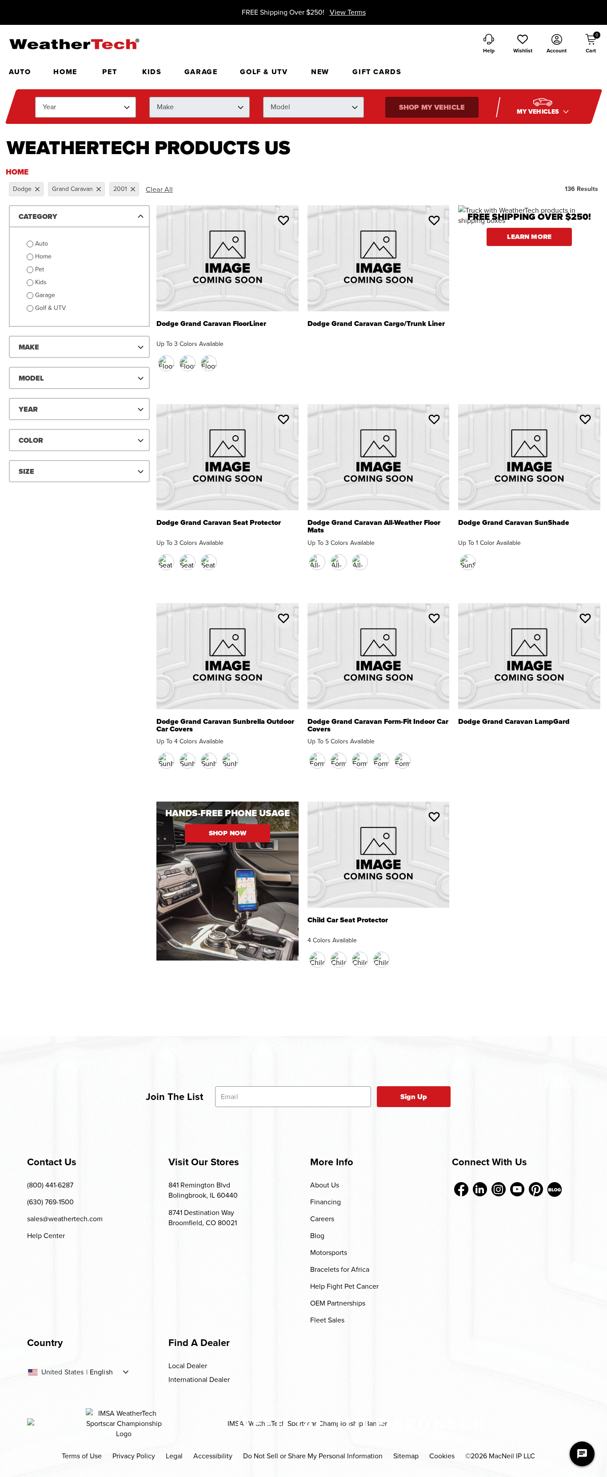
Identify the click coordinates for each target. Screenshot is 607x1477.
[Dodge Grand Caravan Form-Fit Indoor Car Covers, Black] (317, 760)
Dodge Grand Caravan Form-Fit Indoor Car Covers (377, 725)
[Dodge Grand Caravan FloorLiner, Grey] (209, 363)
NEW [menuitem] (320, 72)
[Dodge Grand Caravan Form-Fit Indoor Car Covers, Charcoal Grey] (402, 760)
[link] (461, 1189)
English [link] (101, 1372)
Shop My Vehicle (431, 107)
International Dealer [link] (199, 1379)
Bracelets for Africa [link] (339, 1269)
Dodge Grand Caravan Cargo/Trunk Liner (376, 324)
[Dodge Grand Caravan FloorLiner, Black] (166, 363)
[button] (522, 44)
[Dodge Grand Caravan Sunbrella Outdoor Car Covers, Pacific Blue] (187, 760)
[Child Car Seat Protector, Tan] (360, 959)
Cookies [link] (442, 1456)
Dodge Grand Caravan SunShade (513, 523)
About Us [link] (324, 1185)
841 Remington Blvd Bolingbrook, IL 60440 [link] (203, 1190)
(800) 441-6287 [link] (50, 1185)
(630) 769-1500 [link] (50, 1202)
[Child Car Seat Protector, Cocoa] (338, 959)
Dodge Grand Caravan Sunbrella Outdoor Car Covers (225, 725)
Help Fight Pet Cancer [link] (344, 1286)
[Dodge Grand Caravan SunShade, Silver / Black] (468, 562)
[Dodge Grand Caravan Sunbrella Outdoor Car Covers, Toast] (209, 760)
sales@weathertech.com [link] (65, 1219)
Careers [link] (322, 1219)
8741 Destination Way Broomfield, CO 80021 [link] (202, 1217)
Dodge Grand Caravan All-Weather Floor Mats (373, 526)
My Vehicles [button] (538, 111)
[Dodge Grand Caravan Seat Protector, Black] (166, 562)
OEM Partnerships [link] (337, 1303)
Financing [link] (325, 1202)
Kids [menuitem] (151, 72)
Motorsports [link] (328, 1252)
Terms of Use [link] (82, 1456)
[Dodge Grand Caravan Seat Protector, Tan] (187, 562)
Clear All (159, 189)
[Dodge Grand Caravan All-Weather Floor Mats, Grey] (360, 562)
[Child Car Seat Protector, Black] (317, 959)
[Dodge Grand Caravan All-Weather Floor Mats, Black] (317, 562)
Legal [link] (174, 1456)
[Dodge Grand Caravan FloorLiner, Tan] (187, 363)
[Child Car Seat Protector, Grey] (381, 959)
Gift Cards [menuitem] (376, 72)
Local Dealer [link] (187, 1366)
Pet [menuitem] (109, 72)
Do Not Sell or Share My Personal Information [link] (313, 1456)
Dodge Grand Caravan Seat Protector (218, 523)
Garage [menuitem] (201, 72)
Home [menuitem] (65, 72)
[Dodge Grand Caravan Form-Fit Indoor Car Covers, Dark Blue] (338, 760)
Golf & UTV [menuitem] (264, 72)
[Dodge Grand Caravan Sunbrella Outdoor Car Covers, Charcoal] (166, 760)
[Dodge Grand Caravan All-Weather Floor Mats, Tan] (338, 562)
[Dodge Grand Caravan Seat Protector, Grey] (209, 562)
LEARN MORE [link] (529, 237)
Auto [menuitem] (20, 72)
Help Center (46, 1236)
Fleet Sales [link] (327, 1320)
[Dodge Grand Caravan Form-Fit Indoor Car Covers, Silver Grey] (381, 760)
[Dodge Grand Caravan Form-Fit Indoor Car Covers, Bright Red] (360, 760)
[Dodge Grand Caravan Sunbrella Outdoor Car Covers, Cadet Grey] (230, 760)
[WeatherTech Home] (74, 44)
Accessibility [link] (212, 1456)
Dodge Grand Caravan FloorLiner (211, 324)
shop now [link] (227, 833)
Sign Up (413, 1097)
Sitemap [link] (406, 1456)
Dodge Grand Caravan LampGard (514, 722)
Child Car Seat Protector (347, 921)
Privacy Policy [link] (133, 1456)
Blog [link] (317, 1236)
